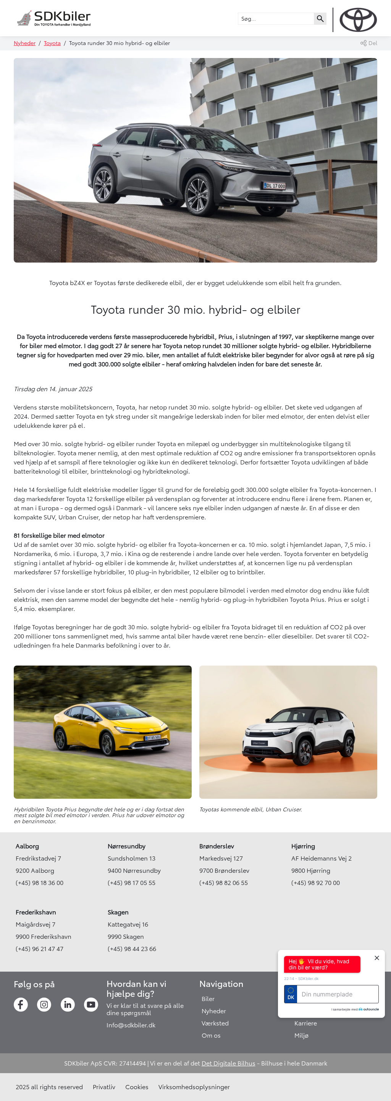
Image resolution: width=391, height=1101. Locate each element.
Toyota (52, 43)
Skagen (118, 912)
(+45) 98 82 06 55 (223, 883)
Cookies (137, 1087)
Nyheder (25, 43)
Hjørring (303, 846)
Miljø (301, 1035)
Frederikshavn (36, 912)
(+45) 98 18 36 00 (39, 883)
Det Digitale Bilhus (228, 1063)
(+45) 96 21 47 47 (39, 949)
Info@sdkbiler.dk (131, 1025)
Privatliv (104, 1087)
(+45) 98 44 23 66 (132, 949)
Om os (211, 1035)
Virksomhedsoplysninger (194, 1087)
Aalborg (27, 846)
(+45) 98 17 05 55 (131, 883)
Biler (208, 999)
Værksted (215, 1023)
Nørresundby (126, 846)
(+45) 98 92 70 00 (315, 883)
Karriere (305, 1023)
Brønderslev (216, 846)
